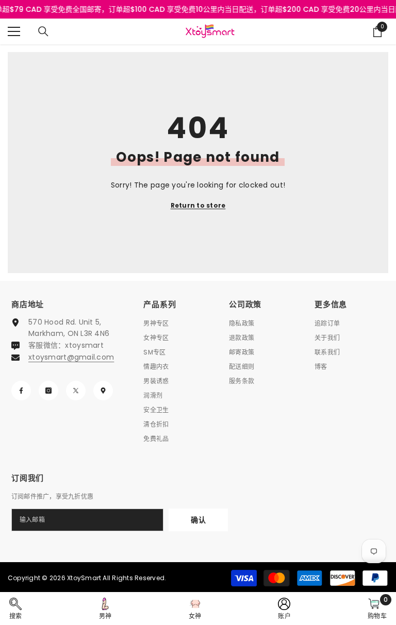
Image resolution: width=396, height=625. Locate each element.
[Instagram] (48, 390)
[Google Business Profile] (103, 390)
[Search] (43, 31)
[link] (15, 608)
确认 (198, 520)
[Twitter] (76, 390)
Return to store (198, 205)
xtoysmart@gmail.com (71, 357)
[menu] (14, 31)
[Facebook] (21, 390)
